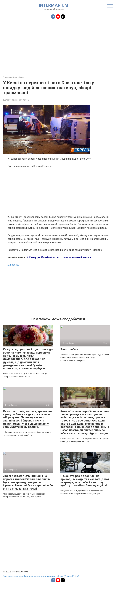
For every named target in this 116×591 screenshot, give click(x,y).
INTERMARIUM (53, 5)
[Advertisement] (58, 45)
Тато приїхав (69, 349)
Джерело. (13, 264)
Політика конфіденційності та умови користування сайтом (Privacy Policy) (41, 576)
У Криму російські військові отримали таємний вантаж (59, 257)
